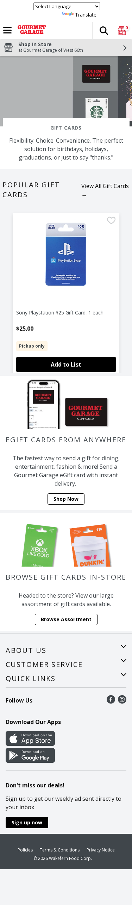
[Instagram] (122, 701)
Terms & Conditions (60, 850)
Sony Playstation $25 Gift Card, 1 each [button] (59, 312)
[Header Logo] (30, 30)
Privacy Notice (101, 850)
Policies (25, 850)
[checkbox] (111, 221)
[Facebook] (111, 701)
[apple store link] (30, 744)
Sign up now (27, 822)
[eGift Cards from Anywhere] (66, 402)
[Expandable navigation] (7, 30)
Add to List (66, 364)
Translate (85, 14)
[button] (103, 30)
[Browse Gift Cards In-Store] (66, 540)
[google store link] (30, 760)
